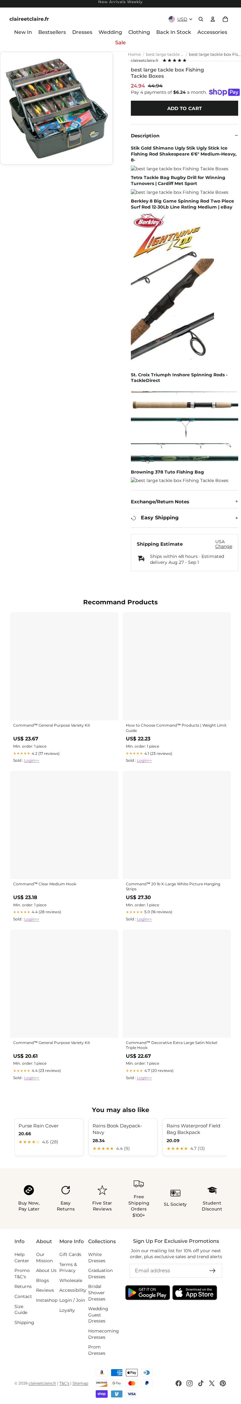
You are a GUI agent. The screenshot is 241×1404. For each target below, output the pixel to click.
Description (145, 136)
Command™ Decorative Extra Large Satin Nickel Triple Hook (171, 1045)
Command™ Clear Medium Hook (44, 884)
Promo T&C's (22, 1273)
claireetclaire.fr (144, 60)
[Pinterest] (223, 1383)
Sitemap (80, 1383)
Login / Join (72, 1300)
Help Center (21, 1258)
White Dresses (96, 1258)
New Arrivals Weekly (120, 2)
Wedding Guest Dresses (98, 1315)
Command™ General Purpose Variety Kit (51, 725)
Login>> (31, 760)
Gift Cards (70, 1254)
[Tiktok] (201, 1383)
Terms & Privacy (68, 1268)
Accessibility (72, 1290)
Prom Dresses (96, 1350)
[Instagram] (189, 1383)
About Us (46, 1270)
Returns (23, 1287)
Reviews (45, 1290)
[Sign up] (212, 1271)
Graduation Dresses (100, 1273)
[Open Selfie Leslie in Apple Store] (194, 1292)
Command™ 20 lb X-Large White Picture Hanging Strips (173, 886)
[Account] (212, 19)
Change (223, 546)
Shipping (24, 1322)
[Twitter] (212, 1383)
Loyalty (67, 1310)
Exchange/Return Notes (160, 502)
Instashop (46, 1300)
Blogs (42, 1280)
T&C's (64, 1383)
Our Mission (44, 1258)
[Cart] (225, 19)
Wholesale (70, 1280)
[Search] (201, 19)
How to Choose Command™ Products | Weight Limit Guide (176, 728)
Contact (23, 1296)
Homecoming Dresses (103, 1334)
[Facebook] (178, 1383)
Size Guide (20, 1310)
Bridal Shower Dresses (96, 1293)
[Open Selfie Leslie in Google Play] (147, 1292)
